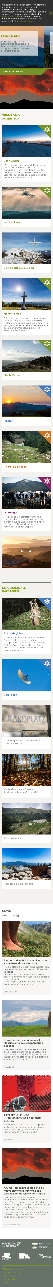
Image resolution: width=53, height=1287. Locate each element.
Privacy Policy (10, 1276)
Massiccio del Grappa (13, 1269)
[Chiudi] (51, 13)
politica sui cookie (11, 16)
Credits (7, 1282)
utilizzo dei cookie (25, 21)
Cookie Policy (10, 1279)
